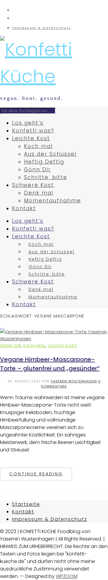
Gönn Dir (37, 169)
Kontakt (24, 208)
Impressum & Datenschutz (41, 27)
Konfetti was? (33, 130)
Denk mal (38, 192)
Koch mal (38, 146)
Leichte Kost (31, 138)
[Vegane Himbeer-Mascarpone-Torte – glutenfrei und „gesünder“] (54, 338)
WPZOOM (66, 576)
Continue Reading (36, 474)
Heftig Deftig (44, 161)
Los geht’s (28, 122)
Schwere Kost (33, 185)
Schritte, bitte (45, 177)
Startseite (26, 504)
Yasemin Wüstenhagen (74, 381)
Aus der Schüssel (50, 154)
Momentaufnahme (52, 200)
